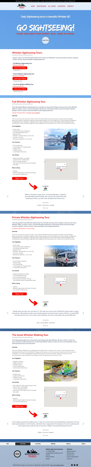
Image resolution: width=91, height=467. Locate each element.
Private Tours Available (33, 113)
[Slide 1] (43, 325)
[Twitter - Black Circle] (74, 465)
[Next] (83, 196)
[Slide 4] (47, 325)
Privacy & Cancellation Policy (57, 465)
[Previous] (7, 196)
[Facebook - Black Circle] (72, 465)
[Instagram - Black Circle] (77, 465)
